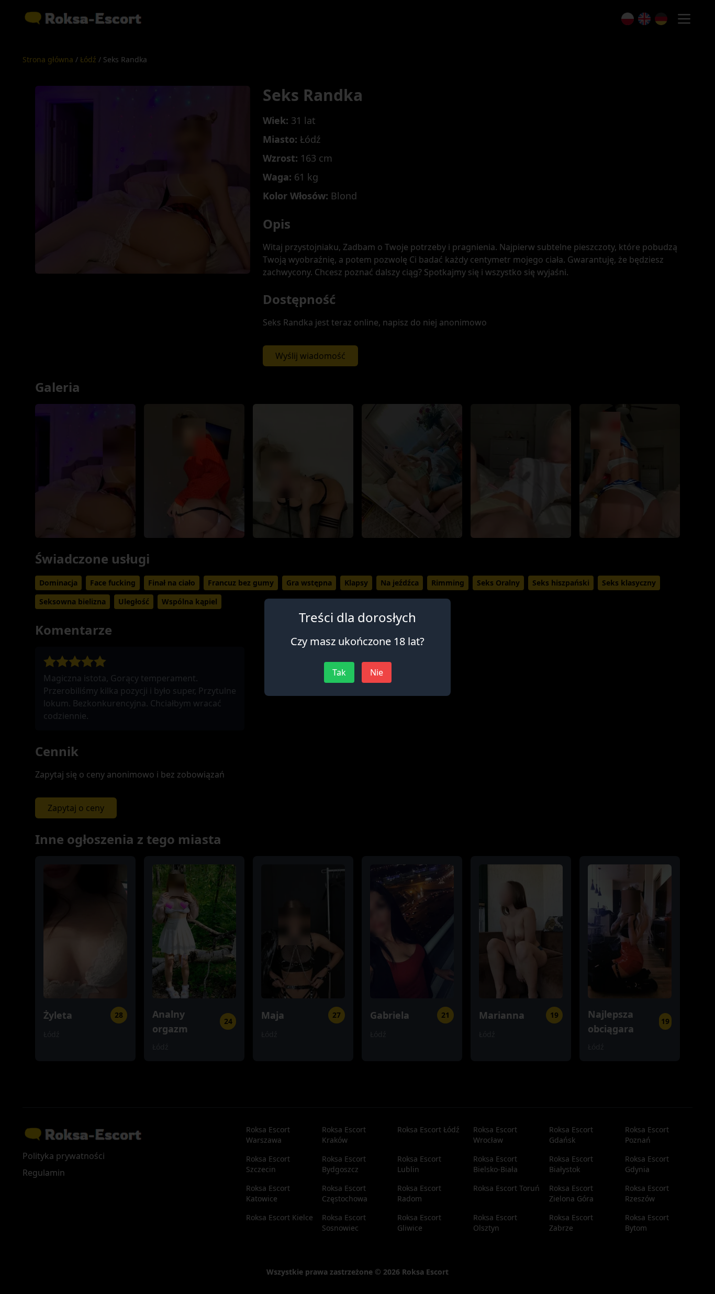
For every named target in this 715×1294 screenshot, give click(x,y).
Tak (339, 672)
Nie (376, 672)
